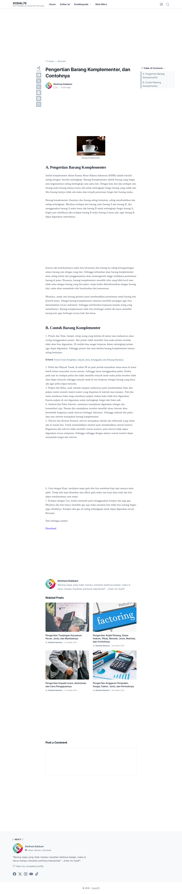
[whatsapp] (38, 86)
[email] (38, 104)
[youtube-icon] (31, 874)
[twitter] (38, 81)
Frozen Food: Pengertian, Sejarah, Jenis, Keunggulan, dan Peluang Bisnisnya (89, 359)
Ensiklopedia (81, 4)
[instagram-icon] (25, 874)
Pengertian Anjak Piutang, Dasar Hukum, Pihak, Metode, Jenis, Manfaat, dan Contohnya (114, 638)
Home (52, 4)
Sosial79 (19, 3)
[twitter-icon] (20, 874)
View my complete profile (29, 866)
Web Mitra (101, 4)
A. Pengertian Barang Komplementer (154, 75)
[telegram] (38, 92)
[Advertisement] (91, 34)
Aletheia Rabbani (34, 846)
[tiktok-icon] (36, 874)
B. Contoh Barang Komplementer (152, 84)
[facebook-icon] (14, 874)
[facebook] (38, 75)
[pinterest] (38, 98)
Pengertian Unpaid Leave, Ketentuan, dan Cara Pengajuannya (66, 685)
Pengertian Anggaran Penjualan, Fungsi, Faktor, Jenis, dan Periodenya (113, 685)
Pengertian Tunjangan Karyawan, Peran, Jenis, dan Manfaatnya (64, 637)
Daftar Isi (65, 4)
